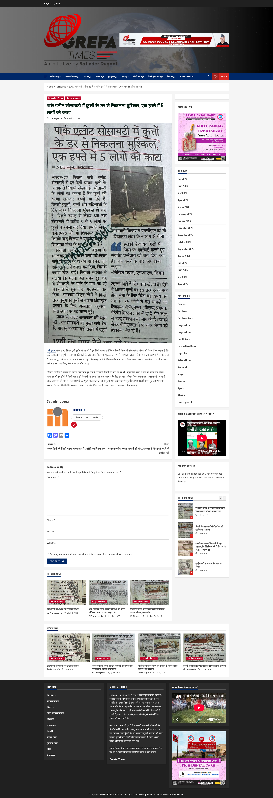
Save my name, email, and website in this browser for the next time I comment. (91, 554)
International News (187, 346)
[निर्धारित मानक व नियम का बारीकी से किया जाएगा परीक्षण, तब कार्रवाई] (149, 592)
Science (181, 381)
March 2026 (184, 207)
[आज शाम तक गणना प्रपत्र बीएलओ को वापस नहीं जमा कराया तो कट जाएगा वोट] (108, 592)
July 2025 (182, 263)
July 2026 (182, 179)
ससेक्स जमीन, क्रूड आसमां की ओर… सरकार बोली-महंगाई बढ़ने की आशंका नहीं (138, 448)
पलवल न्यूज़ (100, 76)
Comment (53, 477)
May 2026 (182, 193)
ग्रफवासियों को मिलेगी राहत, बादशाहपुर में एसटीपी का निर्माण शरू (76, 446)
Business (182, 304)
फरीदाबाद (51, 350)
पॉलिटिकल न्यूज (138, 76)
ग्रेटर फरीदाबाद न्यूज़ (72, 76)
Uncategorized (185, 402)
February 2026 (185, 214)
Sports (181, 388)
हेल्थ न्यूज (125, 76)
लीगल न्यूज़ (87, 76)
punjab (181, 374)
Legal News (183, 353)
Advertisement (187, 76)
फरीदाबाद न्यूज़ (55, 76)
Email (50, 531)
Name (51, 520)
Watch (224, 76)
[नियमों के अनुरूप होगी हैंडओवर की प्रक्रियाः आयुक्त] (204, 648)
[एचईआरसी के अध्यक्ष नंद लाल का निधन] (66, 592)
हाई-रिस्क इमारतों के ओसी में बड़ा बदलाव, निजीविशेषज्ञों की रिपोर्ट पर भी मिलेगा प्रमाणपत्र (185, 511)
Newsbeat (182, 367)
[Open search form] (209, 76)
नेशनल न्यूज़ (171, 76)
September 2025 (186, 249)
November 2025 (185, 235)
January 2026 (184, 221)
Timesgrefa (55, 118)
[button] (45, 76)
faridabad (182, 311)
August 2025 (184, 256)
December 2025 (185, 228)
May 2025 (182, 277)
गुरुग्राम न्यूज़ (112, 76)
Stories (181, 395)
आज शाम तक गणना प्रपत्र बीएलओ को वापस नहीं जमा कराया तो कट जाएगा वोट (107, 610)
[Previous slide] (220, 498)
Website (51, 542)
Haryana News (73, 98)
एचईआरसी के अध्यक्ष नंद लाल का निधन (62, 609)
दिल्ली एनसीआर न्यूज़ (155, 76)
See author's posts (87, 417)
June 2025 (183, 270)
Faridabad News (55, 98)
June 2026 (183, 186)
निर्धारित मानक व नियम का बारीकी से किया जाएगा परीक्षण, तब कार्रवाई (147, 610)
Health (50, 731)
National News (184, 360)
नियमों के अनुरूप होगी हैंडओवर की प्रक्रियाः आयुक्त (204, 665)
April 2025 (183, 284)
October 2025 (184, 242)
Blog (49, 749)
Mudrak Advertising (173, 794)
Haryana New (184, 325)
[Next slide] (224, 498)
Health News (184, 339)
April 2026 (183, 200)
